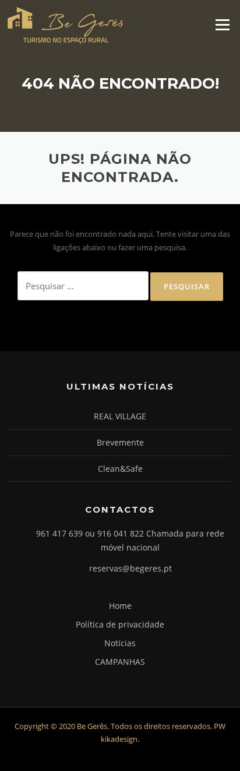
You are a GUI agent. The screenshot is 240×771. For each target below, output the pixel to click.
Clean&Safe (120, 468)
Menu (222, 24)
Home (120, 605)
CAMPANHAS (120, 661)
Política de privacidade (120, 624)
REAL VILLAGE (120, 416)
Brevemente (120, 442)
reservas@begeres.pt (130, 568)
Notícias (120, 643)
